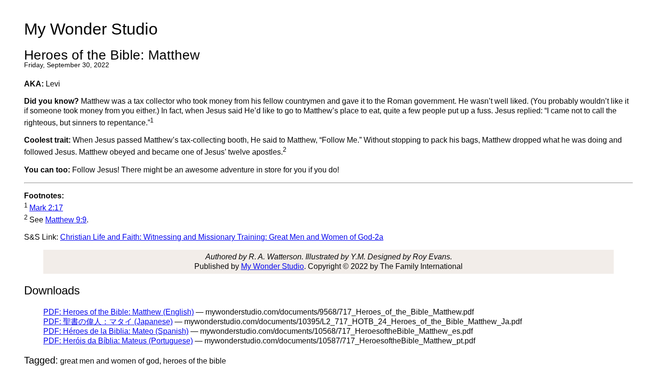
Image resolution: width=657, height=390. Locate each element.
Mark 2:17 (46, 208)
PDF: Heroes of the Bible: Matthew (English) (118, 312)
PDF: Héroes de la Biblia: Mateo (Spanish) (116, 331)
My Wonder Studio (272, 266)
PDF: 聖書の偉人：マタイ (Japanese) (108, 321)
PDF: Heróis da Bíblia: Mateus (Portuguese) (118, 341)
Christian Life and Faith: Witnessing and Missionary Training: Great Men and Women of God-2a (221, 237)
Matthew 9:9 (66, 220)
